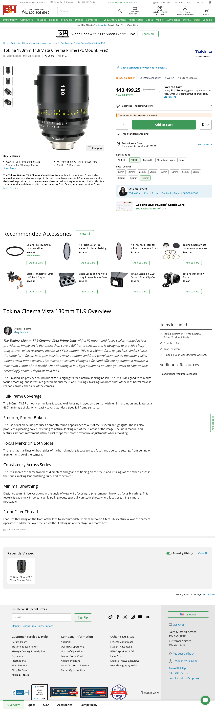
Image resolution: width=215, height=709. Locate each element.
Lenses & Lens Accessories (43, 43)
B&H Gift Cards (178, 673)
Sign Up (83, 617)
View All (85, 233)
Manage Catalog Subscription (28, 651)
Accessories (64, 705)
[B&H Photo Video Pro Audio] (11, 10)
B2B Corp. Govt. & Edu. (123, 651)
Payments (17, 656)
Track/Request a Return (25, 646)
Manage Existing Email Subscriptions (32, 626)
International (19, 660)
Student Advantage (121, 646)
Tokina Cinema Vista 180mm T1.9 (89, 43)
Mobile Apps (152, 693)
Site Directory (19, 665)
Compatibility (88, 705)
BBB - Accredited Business (20, 692)
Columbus (102, 25)
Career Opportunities (73, 670)
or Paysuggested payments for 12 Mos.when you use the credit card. (187, 91)
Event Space (117, 656)
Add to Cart (164, 124)
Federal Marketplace (121, 641)
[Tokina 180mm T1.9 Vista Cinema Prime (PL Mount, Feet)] (62, 108)
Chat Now (148, 34)
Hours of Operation (72, 651)
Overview (13, 705)
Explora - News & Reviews (124, 660)
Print (65, 56)
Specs (31, 705)
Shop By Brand (20, 670)
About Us (179, 2)
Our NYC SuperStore (72, 646)
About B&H (67, 641)
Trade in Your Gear (185, 661)
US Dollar (190, 614)
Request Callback (183, 653)
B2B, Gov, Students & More (31, 2)
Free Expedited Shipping (184, 678)
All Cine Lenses (65, 43)
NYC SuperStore (163, 2)
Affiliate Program (70, 660)
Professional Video (19, 43)
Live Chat (200, 2)
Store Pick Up (177, 668)
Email (17, 617)
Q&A (46, 705)
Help (189, 2)
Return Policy (19, 641)
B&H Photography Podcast (125, 665)
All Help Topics (20, 674)
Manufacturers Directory (75, 665)
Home (6, 43)
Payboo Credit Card (72, 656)
